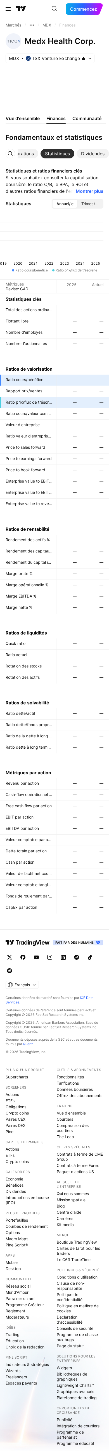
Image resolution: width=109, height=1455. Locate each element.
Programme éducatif (75, 1443)
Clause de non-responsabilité (70, 1286)
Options (13, 1232)
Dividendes (16, 1191)
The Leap (65, 1136)
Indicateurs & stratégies (27, 1364)
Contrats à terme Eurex (78, 1165)
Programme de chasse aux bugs (77, 1337)
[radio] (65, 204)
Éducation (15, 1340)
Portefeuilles (17, 1220)
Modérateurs (17, 1317)
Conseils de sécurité (75, 1328)
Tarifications (68, 1083)
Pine (9, 1131)
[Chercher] (54, 9)
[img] (83, 58)
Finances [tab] (56, 118)
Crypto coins (17, 1113)
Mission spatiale (71, 1199)
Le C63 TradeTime (74, 1259)
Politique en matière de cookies (78, 1308)
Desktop (13, 1268)
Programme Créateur (25, 1304)
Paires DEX (15, 1125)
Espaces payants (21, 1383)
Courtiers (65, 1119)
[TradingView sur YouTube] (36, 957)
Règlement (15, 1310)
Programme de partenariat (70, 1434)
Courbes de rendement (27, 1226)
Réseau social (18, 1286)
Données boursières (75, 1089)
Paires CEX (15, 1119)
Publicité (64, 1419)
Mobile (12, 1262)
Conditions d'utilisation (77, 1277)
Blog (61, 1206)
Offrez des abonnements (79, 1095)
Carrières (65, 1218)
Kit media (65, 1224)
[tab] (20, 153)
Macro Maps (17, 1238)
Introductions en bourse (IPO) (27, 1200)
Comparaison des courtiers (73, 1128)
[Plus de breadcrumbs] (31, 25)
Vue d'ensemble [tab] (23, 118)
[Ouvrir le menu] (8, 9)
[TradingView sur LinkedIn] (63, 957)
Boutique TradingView (77, 1242)
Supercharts (17, 1076)
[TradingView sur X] (9, 957)
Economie (14, 1179)
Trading (13, 1334)
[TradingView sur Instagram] (50, 957)
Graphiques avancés (75, 1391)
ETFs (10, 1100)
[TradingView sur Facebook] (23, 957)
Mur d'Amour (17, 1292)
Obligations (16, 1106)
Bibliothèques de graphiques (72, 1376)
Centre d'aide (69, 1212)
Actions (12, 1094)
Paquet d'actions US (75, 1171)
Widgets (64, 1367)
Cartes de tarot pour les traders (78, 1251)
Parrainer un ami (20, 1298)
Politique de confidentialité (69, 1297)
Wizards (13, 1370)
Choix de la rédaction (25, 1347)
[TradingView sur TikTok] (90, 957)
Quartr (28, 1044)
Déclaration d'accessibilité (69, 1319)
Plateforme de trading (77, 1397)
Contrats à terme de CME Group (80, 1157)
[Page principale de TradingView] (21, 9)
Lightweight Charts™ (75, 1385)
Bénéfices (14, 1185)
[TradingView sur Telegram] (76, 957)
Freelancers (16, 1376)
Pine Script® (17, 1244)
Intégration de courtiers (78, 1425)
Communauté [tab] (86, 118)
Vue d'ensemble (71, 1113)
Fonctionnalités (70, 1076)
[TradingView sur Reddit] (9, 971)
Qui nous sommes (73, 1193)
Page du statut (70, 1345)
